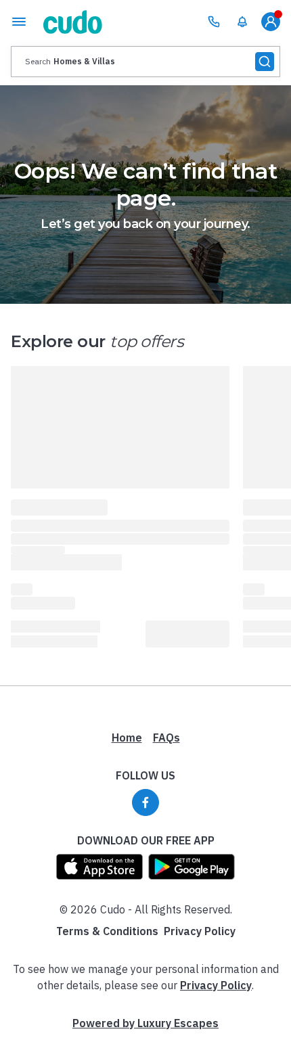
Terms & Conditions (107, 931)
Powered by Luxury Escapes (145, 1023)
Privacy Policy (200, 931)
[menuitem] (242, 21)
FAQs (166, 737)
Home (127, 737)
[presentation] (145, 61)
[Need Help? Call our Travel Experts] (213, 21)
